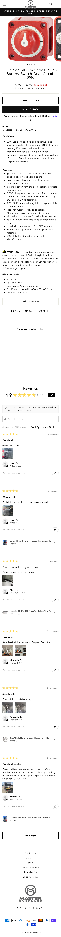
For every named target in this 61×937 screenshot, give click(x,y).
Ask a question (30, 301)
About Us (30, 858)
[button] (45, 395)
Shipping (19, 88)
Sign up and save (30, 908)
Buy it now (30, 109)
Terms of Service (30, 867)
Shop (30, 862)
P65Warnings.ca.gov (13, 268)
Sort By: (35, 427)
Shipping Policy (30, 876)
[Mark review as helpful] (55, 473)
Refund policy (30, 872)
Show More (21, 779)
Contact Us (30, 853)
